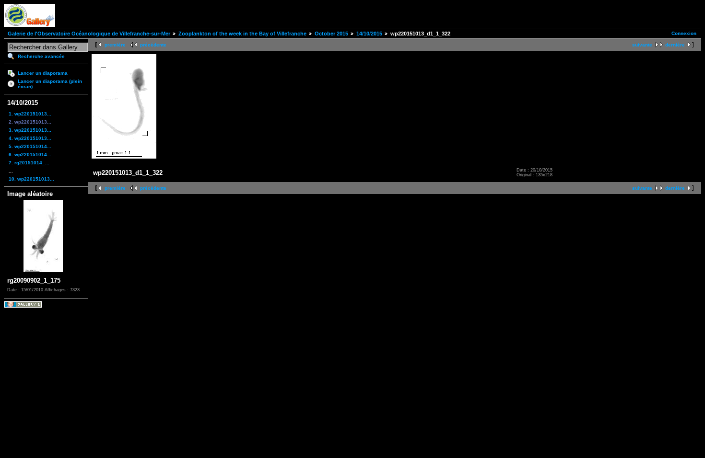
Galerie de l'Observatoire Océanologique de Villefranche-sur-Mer (89, 33)
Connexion (683, 33)
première (115, 44)
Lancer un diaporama (43, 73)
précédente (153, 44)
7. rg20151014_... (29, 162)
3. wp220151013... (30, 130)
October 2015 (331, 33)
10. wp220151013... (31, 179)
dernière (675, 44)
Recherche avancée (41, 56)
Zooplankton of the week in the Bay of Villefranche (242, 33)
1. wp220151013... (30, 113)
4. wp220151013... (30, 138)
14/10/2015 (369, 33)
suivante (642, 44)
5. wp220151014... (30, 146)
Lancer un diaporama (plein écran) (50, 84)
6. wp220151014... (30, 154)
